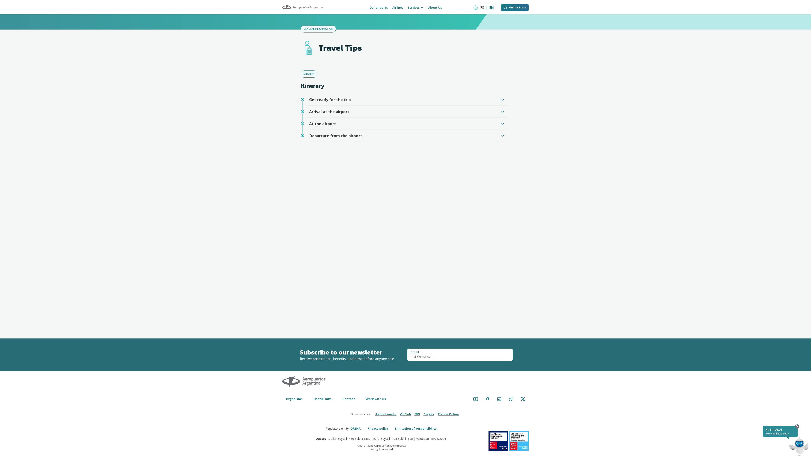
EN (491, 7)
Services (413, 7)
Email (415, 352)
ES (482, 7)
